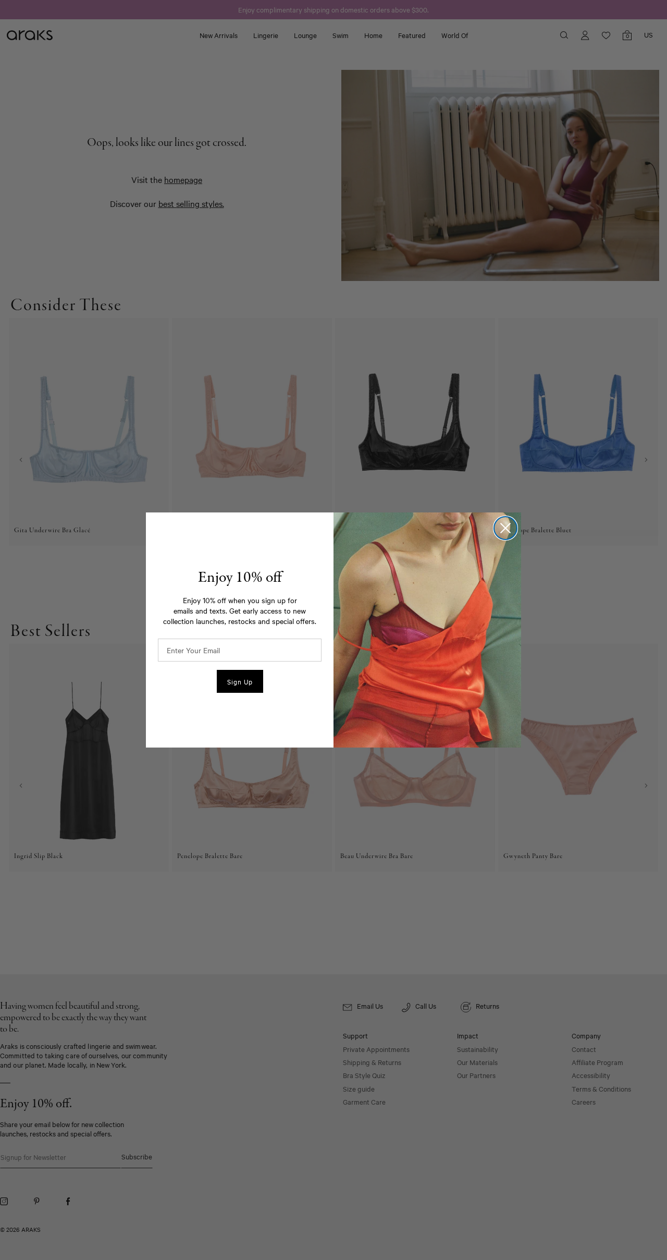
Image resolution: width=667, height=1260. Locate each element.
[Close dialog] (505, 528)
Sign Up (240, 681)
